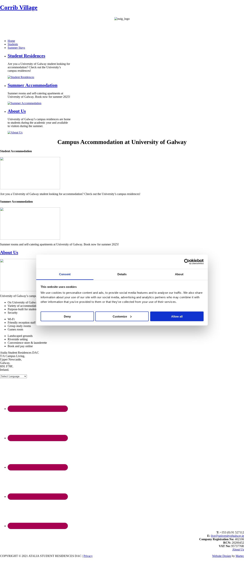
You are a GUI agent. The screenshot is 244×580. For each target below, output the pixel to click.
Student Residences (26, 55)
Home (11, 40)
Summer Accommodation (32, 85)
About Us (17, 111)
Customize (120, 316)
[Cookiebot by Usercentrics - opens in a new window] (187, 262)
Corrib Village (18, 7)
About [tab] (179, 274)
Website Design (221, 556)
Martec (240, 556)
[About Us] (30, 290)
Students (13, 44)
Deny (67, 316)
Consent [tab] (65, 274)
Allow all (177, 316)
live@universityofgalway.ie (227, 535)
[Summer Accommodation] (30, 238)
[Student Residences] (30, 188)
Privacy (88, 556)
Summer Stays (16, 47)
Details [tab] (122, 274)
